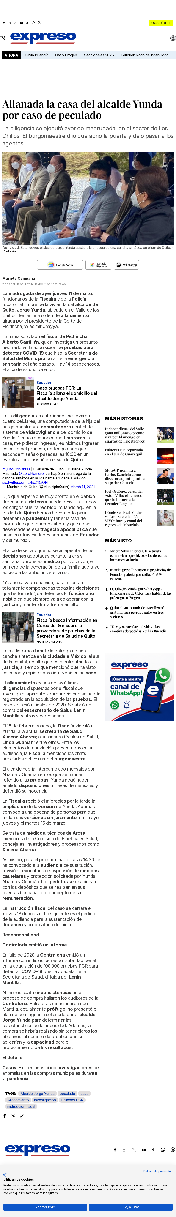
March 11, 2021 (82, 486)
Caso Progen (66, 55)
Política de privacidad (158, 1171)
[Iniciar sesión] (173, 38)
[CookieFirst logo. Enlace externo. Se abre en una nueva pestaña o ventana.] (5, 1175)
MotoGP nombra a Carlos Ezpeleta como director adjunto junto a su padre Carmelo (125, 476)
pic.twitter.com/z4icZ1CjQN (25, 482)
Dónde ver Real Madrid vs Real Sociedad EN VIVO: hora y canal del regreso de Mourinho (124, 518)
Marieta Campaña (18, 278)
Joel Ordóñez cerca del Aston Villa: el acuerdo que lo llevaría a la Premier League (124, 497)
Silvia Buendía (36, 55)
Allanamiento (18, 1100)
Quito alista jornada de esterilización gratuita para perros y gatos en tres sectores (138, 612)
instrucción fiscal (21, 1106)
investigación (45, 1100)
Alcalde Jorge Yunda (37, 1093)
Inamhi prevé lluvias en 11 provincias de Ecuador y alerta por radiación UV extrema (140, 574)
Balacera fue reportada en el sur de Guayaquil (124, 451)
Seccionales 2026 (99, 55)
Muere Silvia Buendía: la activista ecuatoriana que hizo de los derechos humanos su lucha (138, 555)
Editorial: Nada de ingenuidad (144, 55)
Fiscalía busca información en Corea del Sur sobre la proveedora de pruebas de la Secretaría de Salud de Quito (67, 628)
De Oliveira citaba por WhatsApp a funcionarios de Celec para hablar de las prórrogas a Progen (140, 593)
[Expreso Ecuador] (37, 1154)
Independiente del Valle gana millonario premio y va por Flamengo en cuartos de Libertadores (125, 434)
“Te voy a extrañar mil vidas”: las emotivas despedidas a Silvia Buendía (138, 628)
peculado (67, 1093)
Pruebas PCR (72, 1100)
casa (84, 1093)
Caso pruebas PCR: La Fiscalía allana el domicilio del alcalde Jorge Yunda (67, 393)
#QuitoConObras (16, 469)
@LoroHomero (31, 473)
